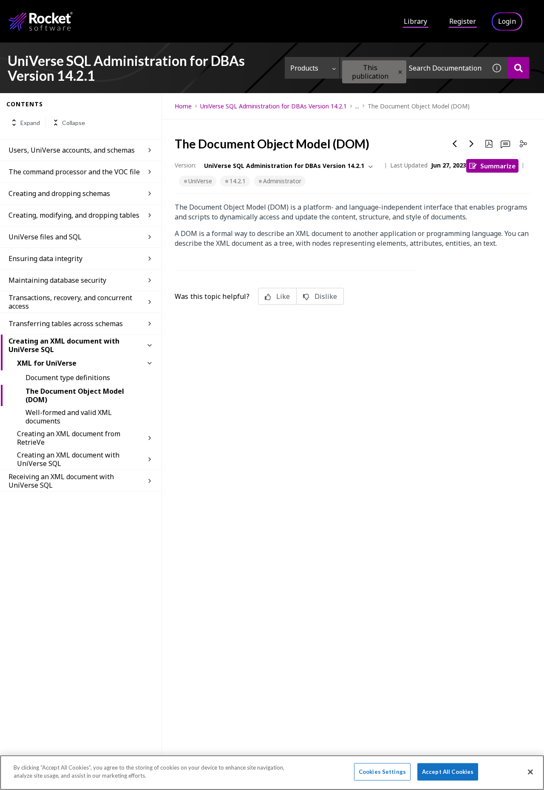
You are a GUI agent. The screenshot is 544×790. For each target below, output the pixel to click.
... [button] (357, 106)
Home (183, 106)
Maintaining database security (57, 280)
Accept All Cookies (447, 771)
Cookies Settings (382, 771)
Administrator (282, 181)
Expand (30, 122)
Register (462, 21)
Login (507, 21)
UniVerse (200, 181)
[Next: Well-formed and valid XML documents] (471, 143)
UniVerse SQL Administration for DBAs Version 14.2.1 (273, 106)
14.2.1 (238, 181)
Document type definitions (68, 377)
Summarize (498, 166)
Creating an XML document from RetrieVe (68, 437)
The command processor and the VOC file (74, 171)
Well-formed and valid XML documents (69, 416)
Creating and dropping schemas (59, 193)
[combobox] (413, 68)
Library (415, 21)
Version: (185, 165)
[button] (400, 72)
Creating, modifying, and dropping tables (73, 215)
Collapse (73, 122)
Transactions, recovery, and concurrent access (70, 302)
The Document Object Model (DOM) (75, 395)
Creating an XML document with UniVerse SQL (63, 345)
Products (304, 68)
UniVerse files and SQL (45, 237)
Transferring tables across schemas (65, 323)
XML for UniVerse (46, 363)
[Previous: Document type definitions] (454, 143)
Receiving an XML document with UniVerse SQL (61, 481)
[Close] (530, 771)
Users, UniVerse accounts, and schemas (71, 150)
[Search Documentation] (518, 68)
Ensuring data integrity (45, 258)
